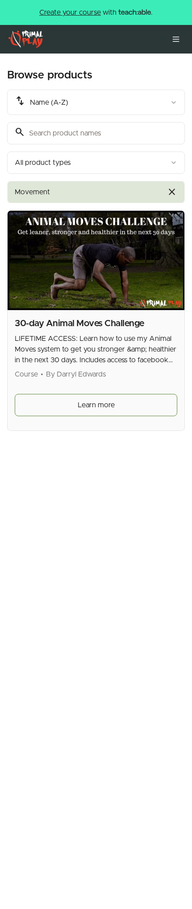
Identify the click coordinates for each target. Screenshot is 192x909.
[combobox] (96, 102)
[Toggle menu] (176, 39)
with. (96, 12)
